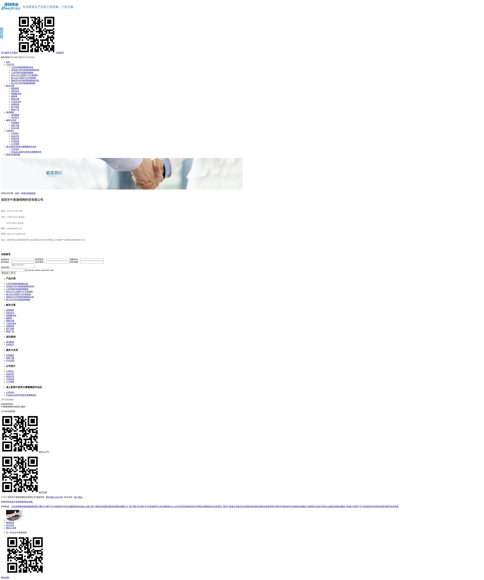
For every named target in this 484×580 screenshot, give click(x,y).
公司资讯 (15, 149)
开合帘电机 (293, 506)
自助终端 (15, 104)
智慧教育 (15, 88)
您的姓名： (6, 259)
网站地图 (28, 502)
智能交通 (15, 99)
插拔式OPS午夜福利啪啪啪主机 (25, 80)
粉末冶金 (213, 506)
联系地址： (6, 262)
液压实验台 (236, 506)
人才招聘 (15, 144)
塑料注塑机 (275, 506)
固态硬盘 (109, 506)
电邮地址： (75, 259)
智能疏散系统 (32, 506)
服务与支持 (11, 120)
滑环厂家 (221, 506)
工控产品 (10, 65)
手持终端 (284, 506)
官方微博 (5, 53)
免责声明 (5, 502)
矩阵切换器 (379, 506)
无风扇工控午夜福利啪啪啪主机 (25, 70)
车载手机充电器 (391, 506)
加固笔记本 (313, 506)
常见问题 (15, 128)
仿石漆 (15, 506)
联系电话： (40, 259)
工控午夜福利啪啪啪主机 (22, 67)
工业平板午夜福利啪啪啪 (22, 72)
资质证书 (15, 139)
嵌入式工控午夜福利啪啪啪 (23, 83)
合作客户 (15, 117)
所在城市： (40, 262)
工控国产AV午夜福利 (360, 506)
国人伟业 (78, 497)
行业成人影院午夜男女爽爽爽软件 (26, 152)
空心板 (228, 506)
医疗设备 (15, 107)
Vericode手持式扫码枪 (179, 506)
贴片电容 (322, 506)
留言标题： (75, 262)
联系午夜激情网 (13, 154)
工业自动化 (16, 102)
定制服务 (15, 123)
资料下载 (15, 125)
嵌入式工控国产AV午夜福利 (23, 78)
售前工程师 (11, 528)
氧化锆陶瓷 (204, 506)
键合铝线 (101, 506)
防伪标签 (266, 506)
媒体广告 (15, 109)
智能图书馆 (16, 94)
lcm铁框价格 (331, 506)
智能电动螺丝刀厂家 (122, 506)
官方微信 (14, 53)
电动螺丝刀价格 (344, 506)
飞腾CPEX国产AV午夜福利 (144, 506)
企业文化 (15, 136)
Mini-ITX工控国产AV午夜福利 (24, 75)
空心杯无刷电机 (163, 506)
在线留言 (60, 53)
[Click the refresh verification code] (39, 270)
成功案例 (10, 112)
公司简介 (10, 131)
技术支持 (10, 525)
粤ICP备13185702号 (54, 497)
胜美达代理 (194, 506)
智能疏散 (22, 506)
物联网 (14, 96)
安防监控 (15, 91)
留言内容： (6, 267)
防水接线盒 (246, 506)
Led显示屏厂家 (90, 506)
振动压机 (80, 506)
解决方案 (10, 86)
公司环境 (15, 141)
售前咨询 (10, 523)
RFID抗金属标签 (68, 506)
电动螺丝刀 (303, 506)
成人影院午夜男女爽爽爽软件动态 (21, 147)
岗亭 (372, 506)
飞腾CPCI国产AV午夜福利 (49, 506)
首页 (8, 62)
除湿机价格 (257, 506)
